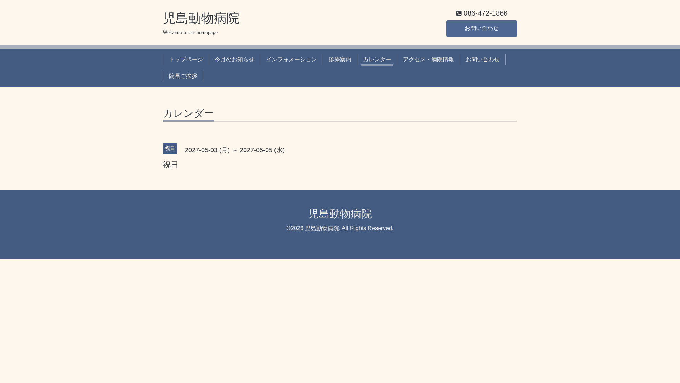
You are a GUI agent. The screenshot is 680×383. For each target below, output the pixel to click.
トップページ (186, 59)
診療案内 (340, 59)
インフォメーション (291, 59)
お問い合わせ (482, 28)
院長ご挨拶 (183, 76)
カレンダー (377, 59)
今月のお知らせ (234, 59)
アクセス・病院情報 (428, 59)
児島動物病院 (201, 18)
